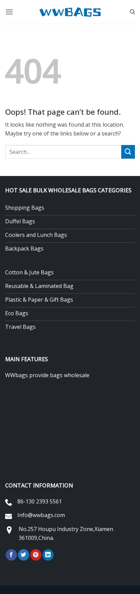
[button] (9, 11)
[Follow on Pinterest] (35, 555)
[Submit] (128, 151)
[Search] (132, 11)
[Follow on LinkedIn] (48, 555)
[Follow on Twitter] (23, 555)
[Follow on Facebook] (11, 555)
